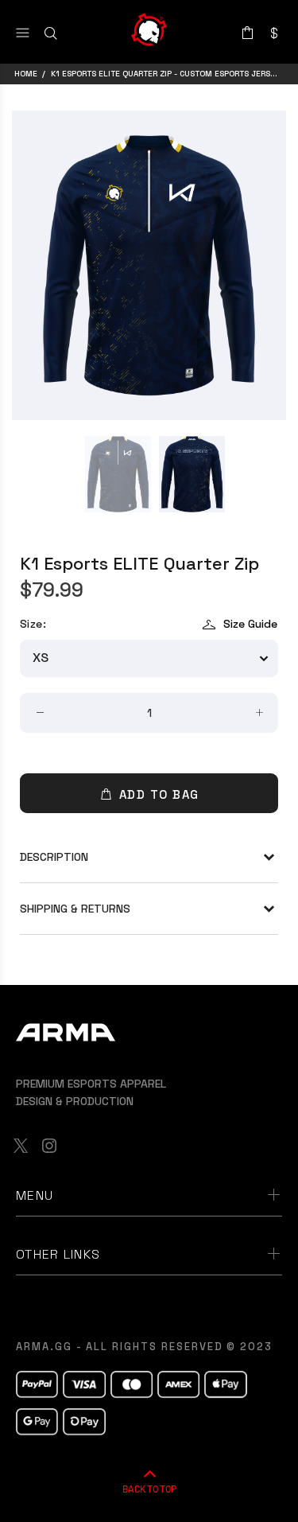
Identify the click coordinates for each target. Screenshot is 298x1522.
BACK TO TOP (149, 1488)
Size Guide (250, 624)
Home (25, 73)
